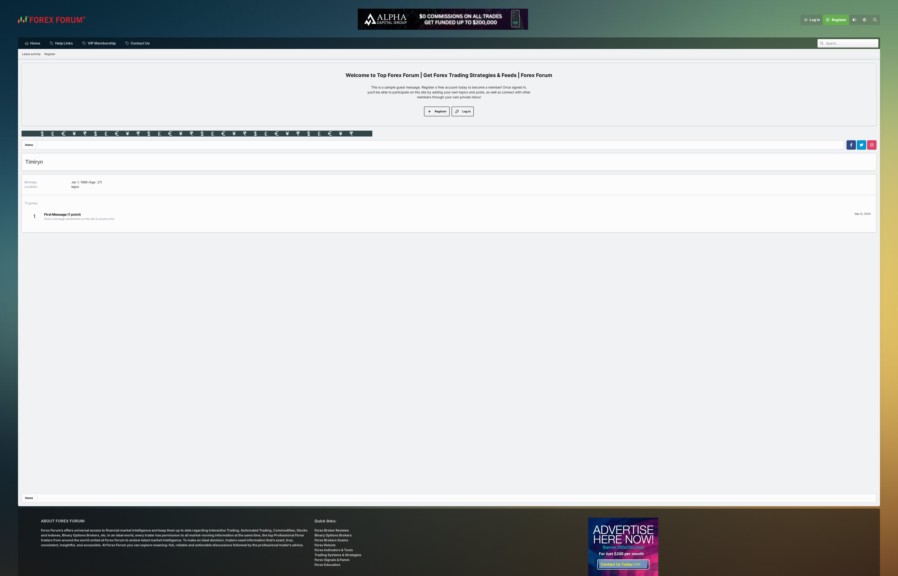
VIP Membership (102, 43)
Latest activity (31, 54)
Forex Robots (325, 545)
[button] (864, 20)
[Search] (875, 20)
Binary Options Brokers (80, 535)
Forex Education (327, 565)
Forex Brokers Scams (331, 540)
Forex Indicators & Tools (334, 550)
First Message (55, 214)
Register (49, 54)
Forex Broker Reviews (332, 530)
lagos (75, 186)
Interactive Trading (224, 530)
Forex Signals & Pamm (332, 560)
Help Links (64, 43)
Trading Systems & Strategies (338, 555)
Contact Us (140, 43)
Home (35, 43)
